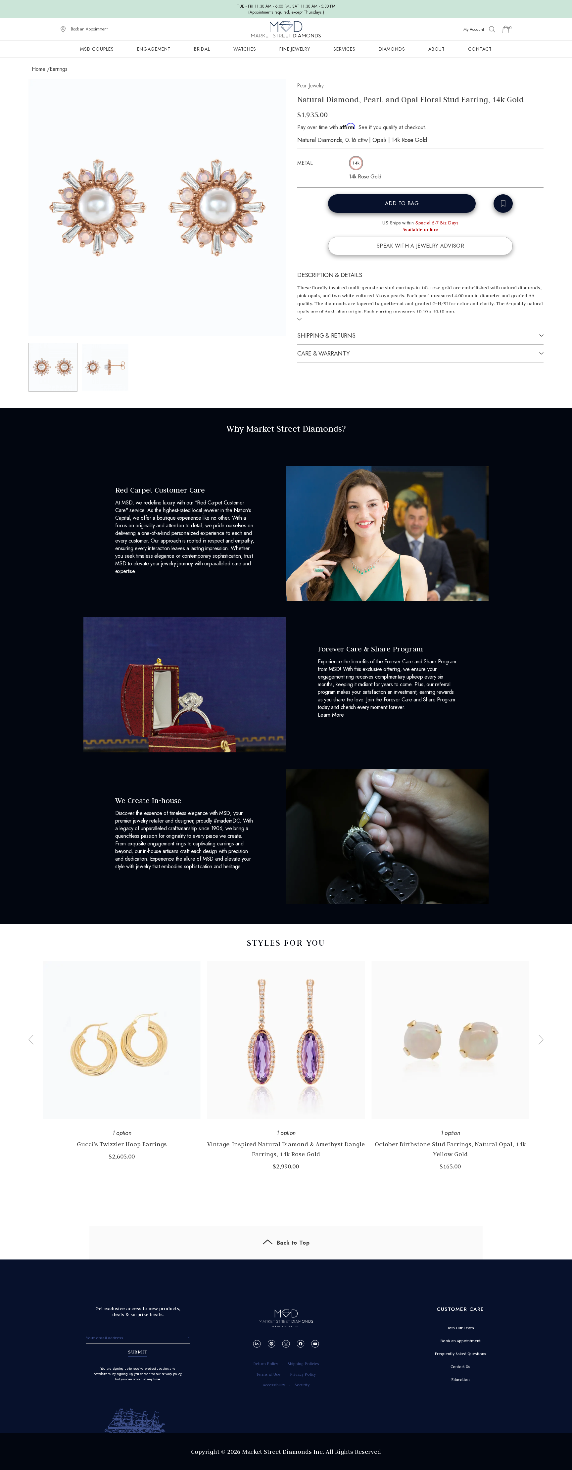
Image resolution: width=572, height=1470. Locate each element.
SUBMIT (138, 1352)
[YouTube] (315, 1344)
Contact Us (460, 1366)
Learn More (331, 715)
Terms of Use (268, 1374)
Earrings (59, 69)
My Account (473, 29)
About (436, 49)
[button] (52, 367)
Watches (244, 49)
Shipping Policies (303, 1363)
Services (344, 49)
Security (302, 1384)
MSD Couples (97, 49)
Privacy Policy (303, 1374)
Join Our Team (460, 1327)
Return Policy (265, 1363)
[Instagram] (286, 1344)
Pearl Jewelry (310, 85)
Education (460, 1379)
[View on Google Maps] (63, 29)
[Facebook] (301, 1344)
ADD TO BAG (402, 203)
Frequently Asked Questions (460, 1353)
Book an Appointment (89, 29)
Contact (480, 49)
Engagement (153, 49)
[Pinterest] (271, 1344)
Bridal (202, 49)
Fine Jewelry (294, 49)
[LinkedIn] (257, 1344)
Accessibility (274, 1384)
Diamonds (392, 49)
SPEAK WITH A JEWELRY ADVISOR (420, 246)
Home (38, 69)
